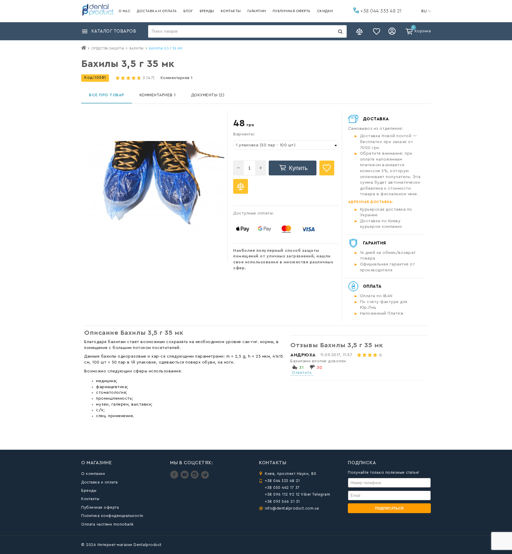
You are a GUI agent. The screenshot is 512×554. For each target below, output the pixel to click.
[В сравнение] (240, 186)
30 (319, 368)
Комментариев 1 (177, 78)
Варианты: (244, 134)
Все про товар (106, 95)
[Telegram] (205, 477)
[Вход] (392, 31)
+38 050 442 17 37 (282, 487)
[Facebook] (175, 477)
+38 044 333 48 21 (380, 11)
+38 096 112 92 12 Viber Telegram (297, 494)
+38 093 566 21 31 (282, 501)
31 (301, 368)
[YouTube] (185, 477)
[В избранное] (326, 168)
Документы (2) (208, 95)
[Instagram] (195, 477)
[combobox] (286, 145)
